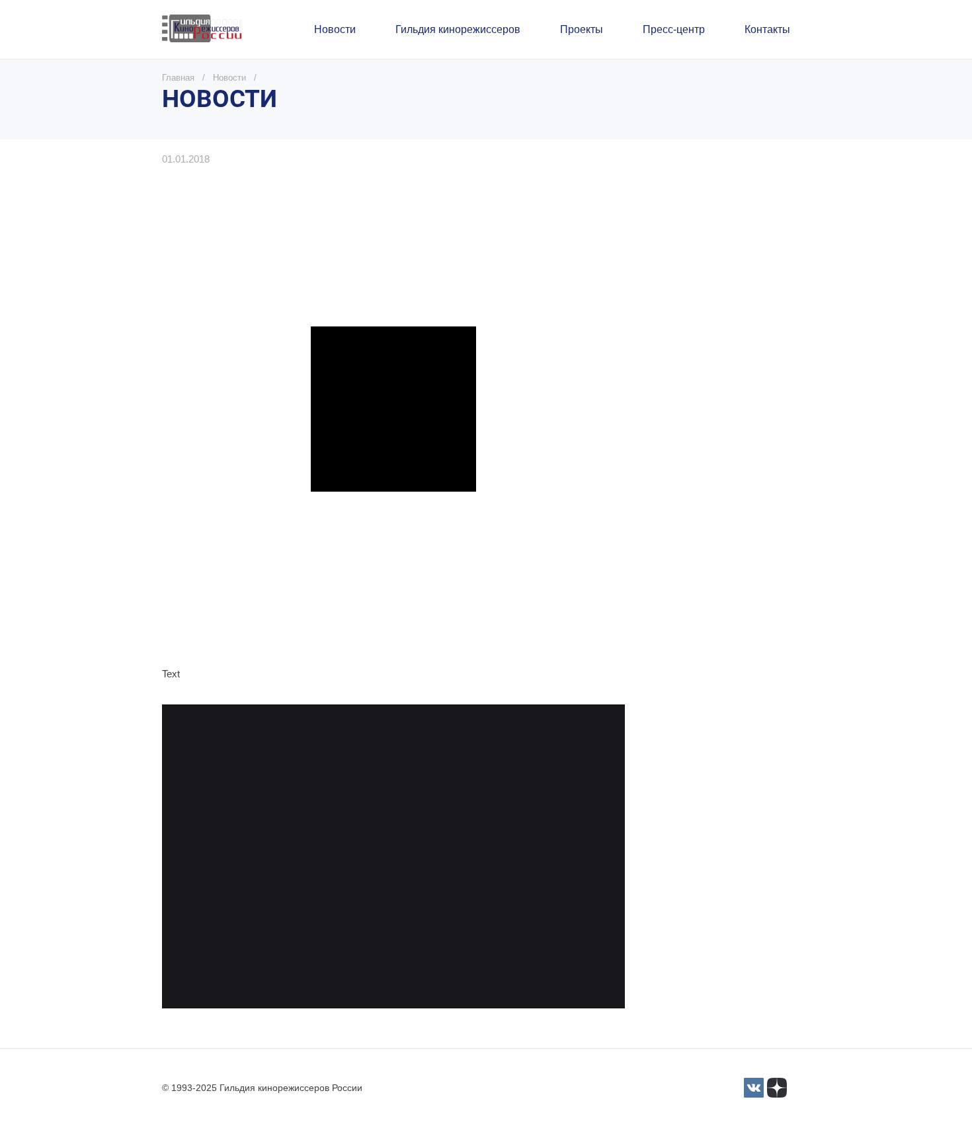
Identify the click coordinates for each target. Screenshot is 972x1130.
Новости (229, 78)
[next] (597, 868)
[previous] (190, 868)
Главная (178, 78)
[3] (754, 1088)
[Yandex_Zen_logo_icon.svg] (777, 1088)
